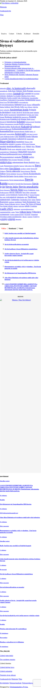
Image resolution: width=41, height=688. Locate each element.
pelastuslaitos (27, 154)
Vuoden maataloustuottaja (17, 214)
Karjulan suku (30, 115)
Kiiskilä (32, 117)
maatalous (20, 141)
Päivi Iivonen (12, 160)
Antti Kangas (27, 91)
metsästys (12, 144)
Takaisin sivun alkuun (8, 551)
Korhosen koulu (29, 122)
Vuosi (21, 228)
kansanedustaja (21, 115)
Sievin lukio (11, 186)
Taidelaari (32, 197)
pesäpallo (17, 157)
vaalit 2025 (6, 208)
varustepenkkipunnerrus (27, 209)
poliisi (31, 157)
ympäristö (30, 217)
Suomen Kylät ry (23, 195)
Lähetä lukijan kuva (7, 543)
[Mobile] (3, 22)
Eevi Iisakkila (17, 96)
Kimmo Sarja (25, 119)
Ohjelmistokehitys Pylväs (19, 563)
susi (4, 197)
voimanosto (4, 214)
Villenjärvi (36, 212)
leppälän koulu (25, 136)
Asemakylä (18, 93)
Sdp (33, 166)
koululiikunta (27, 124)
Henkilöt (36, 34)
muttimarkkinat (14, 146)
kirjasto (33, 119)
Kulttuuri (27, 34)
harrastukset (21, 100)
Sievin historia (25, 171)
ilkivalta (24, 105)
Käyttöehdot (4, 559)
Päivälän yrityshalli (23, 160)
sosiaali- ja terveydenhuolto (9, 195)
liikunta (34, 136)
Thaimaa (23, 204)
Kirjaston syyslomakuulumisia (15, 62)
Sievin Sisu (16, 189)
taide (26, 197)
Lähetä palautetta (6, 547)
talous (34, 200)
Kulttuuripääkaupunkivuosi (21, 129)
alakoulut (3, 88)
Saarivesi (21, 166)
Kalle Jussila (4, 115)
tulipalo (10, 206)
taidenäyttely (5, 199)
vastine (13, 212)
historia (38, 100)
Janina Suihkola (5, 107)
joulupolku (6, 110)
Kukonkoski (16, 127)
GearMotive (4, 100)
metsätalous (18, 144)
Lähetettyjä (21, 139)
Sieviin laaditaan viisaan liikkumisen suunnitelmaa (21, 249)
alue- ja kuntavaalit (16, 88)
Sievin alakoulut (13, 171)
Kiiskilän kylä (15, 119)
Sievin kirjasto (7, 176)
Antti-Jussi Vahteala (15, 91)
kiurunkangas (11, 122)
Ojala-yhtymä (30, 149)
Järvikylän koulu (28, 112)
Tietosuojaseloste (15, 559)
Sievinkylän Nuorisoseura (23, 184)
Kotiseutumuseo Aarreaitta (12, 124)
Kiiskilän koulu (5, 119)
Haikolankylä (12, 100)
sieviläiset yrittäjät (25, 169)
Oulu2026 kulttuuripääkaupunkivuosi (18, 153)
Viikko (3, 228)
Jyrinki (14, 112)
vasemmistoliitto (5, 212)
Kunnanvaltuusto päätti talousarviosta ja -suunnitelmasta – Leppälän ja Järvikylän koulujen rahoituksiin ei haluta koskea (22, 70)
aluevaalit (30, 88)
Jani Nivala (15, 107)
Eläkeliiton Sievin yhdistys (28, 96)
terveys (18, 204)
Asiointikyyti (28, 94)
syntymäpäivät (11, 197)
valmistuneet (16, 209)
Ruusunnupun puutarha (11, 166)
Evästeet (38, 559)
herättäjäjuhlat (30, 100)
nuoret (13, 149)
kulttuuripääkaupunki (5, 129)
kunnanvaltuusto (19, 131)
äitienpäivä (18, 219)
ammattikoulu (3, 91)
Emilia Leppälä (12, 98)
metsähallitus (4, 144)
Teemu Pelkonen (9, 204)
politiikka (4, 159)
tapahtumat (18, 202)
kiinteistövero (25, 117)
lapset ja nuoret (33, 134)
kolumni (21, 121)
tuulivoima (21, 206)
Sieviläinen (14, 168)
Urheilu (19, 34)
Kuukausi (12, 228)
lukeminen (12, 139)
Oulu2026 (22, 151)
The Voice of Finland (33, 204)
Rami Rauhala (29, 162)
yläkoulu (24, 217)
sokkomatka (33, 192)
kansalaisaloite (12, 115)
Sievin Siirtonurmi (5, 190)
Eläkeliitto (3, 98)
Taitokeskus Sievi (25, 200)
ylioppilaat (34, 214)
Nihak (28, 146)
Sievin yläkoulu (15, 192)
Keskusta (8, 117)
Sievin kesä (20, 174)
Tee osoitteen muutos (7, 535)
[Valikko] (3, 18)
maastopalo (30, 139)
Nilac (33, 146)
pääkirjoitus (6, 162)
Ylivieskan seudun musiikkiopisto (11, 217)
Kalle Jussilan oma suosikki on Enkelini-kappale (20, 233)
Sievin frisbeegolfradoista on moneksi (17, 244)
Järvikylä (19, 112)
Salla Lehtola (28, 166)
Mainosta (3, 7)
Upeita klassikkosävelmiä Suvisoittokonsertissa (21, 79)
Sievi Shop (25, 192)
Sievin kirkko (19, 176)
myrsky (24, 146)
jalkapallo (36, 104)
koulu (21, 124)
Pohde (25, 156)
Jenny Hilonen (28, 107)
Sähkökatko (20, 197)
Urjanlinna (33, 206)
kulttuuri (36, 126)
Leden (16, 136)
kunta (27, 131)
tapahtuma (11, 202)
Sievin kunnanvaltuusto (16, 180)
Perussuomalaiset (7, 157)
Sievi (38, 165)
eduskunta (9, 96)
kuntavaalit (20, 134)
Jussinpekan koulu (19, 109)
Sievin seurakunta (28, 186)
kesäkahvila (17, 117)
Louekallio (4, 139)
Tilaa (2, 15)
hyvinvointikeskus (23, 102)
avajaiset (36, 94)
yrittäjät (11, 219)
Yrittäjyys (36, 217)
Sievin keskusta (11, 174)
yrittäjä (3, 219)
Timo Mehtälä (4, 206)
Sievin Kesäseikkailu (32, 173)
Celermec (3, 96)
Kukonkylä (26, 126)
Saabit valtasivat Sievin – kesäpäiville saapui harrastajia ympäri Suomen (19, 254)
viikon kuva (25, 211)
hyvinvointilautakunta (7, 105)
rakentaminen (17, 162)
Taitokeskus (15, 200)
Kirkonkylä (3, 122)
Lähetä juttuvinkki (6, 531)
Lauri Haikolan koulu (7, 136)
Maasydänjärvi (8, 141)
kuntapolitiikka (11, 134)
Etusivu (4, 34)
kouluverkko (5, 127)
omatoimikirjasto (4, 152)
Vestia (17, 212)
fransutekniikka (34, 98)
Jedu (22, 107)
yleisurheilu (27, 214)
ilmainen (29, 105)
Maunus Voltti (28, 142)
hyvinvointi (13, 102)
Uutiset (11, 34)
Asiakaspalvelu (5, 11)
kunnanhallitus (7, 131)
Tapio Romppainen (29, 202)
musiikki (3, 146)
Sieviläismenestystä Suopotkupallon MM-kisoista (20, 273)
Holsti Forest (3, 102)
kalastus (36, 112)
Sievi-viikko (4, 169)
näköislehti (19, 149)
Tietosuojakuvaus (28, 559)
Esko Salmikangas (23, 98)
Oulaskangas (13, 152)
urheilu (27, 206)
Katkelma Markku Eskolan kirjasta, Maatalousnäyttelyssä (17, 65)
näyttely (24, 149)
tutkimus (15, 206)
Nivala (9, 149)
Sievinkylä (11, 184)
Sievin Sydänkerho (29, 190)
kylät (27, 134)
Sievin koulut (28, 176)
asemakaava (9, 94)
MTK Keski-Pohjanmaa (28, 144)
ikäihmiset (18, 105)
